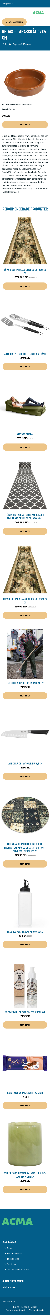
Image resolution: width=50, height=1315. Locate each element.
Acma (9, 1248)
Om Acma (11, 1264)
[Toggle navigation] (5, 12)
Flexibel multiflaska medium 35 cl (25, 931)
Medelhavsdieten (15, 1253)
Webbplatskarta (36, 1310)
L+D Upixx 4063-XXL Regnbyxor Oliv (25, 682)
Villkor (34, 1306)
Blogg (16, 1306)
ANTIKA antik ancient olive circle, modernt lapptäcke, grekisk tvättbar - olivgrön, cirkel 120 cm (25, 847)
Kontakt (25, 1306)
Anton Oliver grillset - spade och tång (25, 353)
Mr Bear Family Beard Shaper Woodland (25, 1012)
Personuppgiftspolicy (16, 1310)
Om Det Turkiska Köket (18, 1269)
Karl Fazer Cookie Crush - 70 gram (25, 1092)
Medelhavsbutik (14, 22)
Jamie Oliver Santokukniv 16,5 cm (25, 763)
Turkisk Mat (13, 1258)
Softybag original (25, 434)
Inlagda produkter (23, 104)
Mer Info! (25, 124)
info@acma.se (8, 4)
